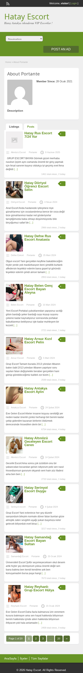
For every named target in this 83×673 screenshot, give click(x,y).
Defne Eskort (17, 255)
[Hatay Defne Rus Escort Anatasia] (14, 250)
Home (8, 62)
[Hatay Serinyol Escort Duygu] (14, 502)
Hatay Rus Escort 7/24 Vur (38, 135)
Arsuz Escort (17, 358)
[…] (16, 169)
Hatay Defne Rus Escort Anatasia (37, 237)
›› (66, 638)
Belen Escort (17, 305)
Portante (33, 152)
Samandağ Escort (19, 556)
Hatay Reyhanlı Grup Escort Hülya (39, 588)
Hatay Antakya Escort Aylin (35, 390)
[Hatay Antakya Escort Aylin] (14, 403)
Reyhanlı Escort (19, 606)
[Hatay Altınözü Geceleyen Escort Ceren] (14, 452)
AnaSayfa (10, 658)
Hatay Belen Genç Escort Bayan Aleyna (38, 289)
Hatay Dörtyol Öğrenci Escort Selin (36, 186)
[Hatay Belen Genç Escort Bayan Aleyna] (14, 300)
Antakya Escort (18, 407)
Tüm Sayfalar (39, 658)
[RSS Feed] (7, 3)
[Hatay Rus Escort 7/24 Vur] (14, 147)
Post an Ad (61, 49)
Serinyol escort (18, 507)
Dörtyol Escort (18, 202)
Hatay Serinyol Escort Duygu (36, 489)
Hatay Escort (26, 16)
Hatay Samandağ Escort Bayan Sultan (37, 540)
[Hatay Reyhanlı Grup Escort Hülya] (14, 601)
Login (74, 3)
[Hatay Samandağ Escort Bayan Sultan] (14, 551)
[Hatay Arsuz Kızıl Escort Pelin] (14, 353)
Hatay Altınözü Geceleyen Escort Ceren (38, 441)
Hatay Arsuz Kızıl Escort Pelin (38, 340)
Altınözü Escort (18, 152)
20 (58, 638)
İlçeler (24, 658)
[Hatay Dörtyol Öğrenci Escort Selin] (14, 197)
